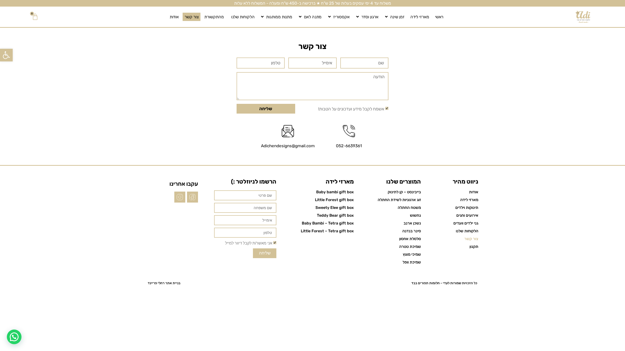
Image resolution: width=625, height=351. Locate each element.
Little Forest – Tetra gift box (327, 231)
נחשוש (415, 215)
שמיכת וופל (412, 262)
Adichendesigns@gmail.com (288, 145)
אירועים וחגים (467, 215)
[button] (6, 55)
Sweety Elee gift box (334, 207)
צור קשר (191, 16)
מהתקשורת (214, 16)
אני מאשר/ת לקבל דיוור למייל (248, 243)
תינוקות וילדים (466, 207)
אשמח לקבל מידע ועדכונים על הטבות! (351, 108)
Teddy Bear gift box (335, 215)
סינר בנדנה (411, 231)
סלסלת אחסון (410, 238)
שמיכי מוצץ (412, 254)
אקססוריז (341, 16)
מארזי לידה (419, 16)
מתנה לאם (313, 16)
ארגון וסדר (369, 16)
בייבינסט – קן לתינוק (404, 192)
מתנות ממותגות (279, 16)
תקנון (473, 246)
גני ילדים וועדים (465, 223)
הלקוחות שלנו (243, 16)
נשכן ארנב (412, 223)
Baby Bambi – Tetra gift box (328, 223)
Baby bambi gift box (335, 192)
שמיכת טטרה (410, 246)
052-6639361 (349, 145)
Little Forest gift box (334, 199)
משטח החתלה (409, 207)
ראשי (439, 16)
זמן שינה (397, 16)
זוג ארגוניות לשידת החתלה (399, 199)
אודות (174, 16)
